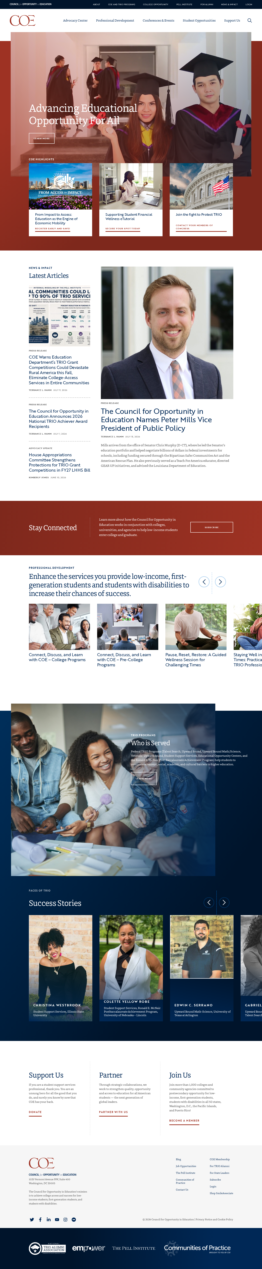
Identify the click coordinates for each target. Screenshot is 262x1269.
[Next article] (220, 581)
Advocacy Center (75, 20)
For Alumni (207, 4)
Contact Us (182, 1189)
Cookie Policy (225, 1219)
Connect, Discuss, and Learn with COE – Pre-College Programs (124, 659)
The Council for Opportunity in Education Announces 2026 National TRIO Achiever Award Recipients (59, 418)
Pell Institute (184, 4)
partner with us (113, 1112)
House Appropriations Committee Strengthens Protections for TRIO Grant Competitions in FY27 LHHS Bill (59, 462)
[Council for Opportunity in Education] (58, 1163)
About (96, 4)
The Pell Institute (185, 1172)
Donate (35, 1112)
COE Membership (220, 1159)
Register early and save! (52, 228)
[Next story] (224, 902)
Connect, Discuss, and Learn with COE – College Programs (57, 657)
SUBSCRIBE (212, 527)
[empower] (88, 1248)
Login (249, 4)
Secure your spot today (123, 228)
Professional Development (115, 20)
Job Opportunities (186, 1166)
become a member (184, 1120)
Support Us (232, 20)
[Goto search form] (249, 20)
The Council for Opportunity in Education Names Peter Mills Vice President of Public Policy (156, 419)
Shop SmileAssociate (221, 1193)
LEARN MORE (42, 138)
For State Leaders (219, 1172)
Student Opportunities (199, 20)
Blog (178, 1159)
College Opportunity (155, 4)
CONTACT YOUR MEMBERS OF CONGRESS (194, 227)
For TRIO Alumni (219, 1166)
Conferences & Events (158, 20)
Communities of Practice (185, 1181)
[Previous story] (209, 902)
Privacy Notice (204, 1219)
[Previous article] (204, 581)
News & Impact (229, 4)
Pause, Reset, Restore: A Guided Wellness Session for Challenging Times (195, 659)
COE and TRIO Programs (121, 4)
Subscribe (215, 1179)
